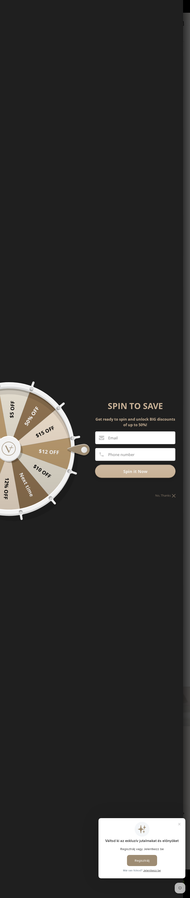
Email (113, 438)
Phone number (121, 455)
